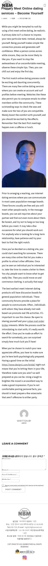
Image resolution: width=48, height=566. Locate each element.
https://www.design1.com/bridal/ (18, 364)
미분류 (13, 18)
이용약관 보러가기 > (24, 543)
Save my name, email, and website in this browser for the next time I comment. (23, 486)
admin (5, 18)
